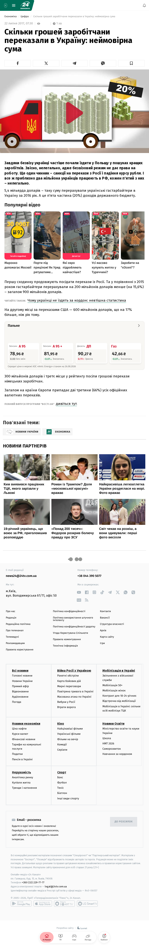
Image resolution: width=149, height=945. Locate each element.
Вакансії (105, 618)
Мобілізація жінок (114, 690)
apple (43, 903)
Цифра (25, 16)
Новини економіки (26, 723)
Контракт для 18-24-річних (119, 695)
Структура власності (112, 624)
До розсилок (124, 821)
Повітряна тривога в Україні (75, 691)
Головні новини (22, 675)
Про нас (10, 611)
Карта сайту (107, 637)
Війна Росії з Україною (74, 670)
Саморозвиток (111, 748)
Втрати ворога (66, 707)
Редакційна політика (18, 624)
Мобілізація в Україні (118, 670)
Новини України (22, 680)
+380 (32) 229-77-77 (33, 882)
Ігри (102, 643)
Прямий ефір (20, 686)
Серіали (62, 749)
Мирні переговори (69, 686)
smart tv (64, 903)
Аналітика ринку (22, 777)
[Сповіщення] (144, 5)
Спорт (61, 772)
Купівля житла (21, 782)
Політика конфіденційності (69, 611)
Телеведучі (12, 637)
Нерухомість (21, 772)
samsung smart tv (87, 903)
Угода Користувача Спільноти (70, 633)
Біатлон (62, 793)
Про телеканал (14, 630)
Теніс (60, 787)
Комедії (62, 744)
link (78, 592)
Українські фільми (69, 733)
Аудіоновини (20, 696)
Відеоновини (20, 691)
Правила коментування (67, 639)
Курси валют (20, 733)
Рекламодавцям (15, 643)
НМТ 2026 (108, 743)
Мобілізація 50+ (112, 685)
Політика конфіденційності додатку (74, 626)
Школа (106, 738)
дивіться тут (66, 403)
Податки (17, 754)
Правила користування (19, 649)
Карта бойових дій (69, 680)
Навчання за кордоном (117, 754)
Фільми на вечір (67, 739)
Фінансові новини (23, 739)
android (21, 903)
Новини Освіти (113, 723)
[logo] (25, 5)
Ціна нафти (19, 728)
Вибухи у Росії (66, 702)
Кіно (60, 723)
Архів (103, 630)
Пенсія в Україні (22, 759)
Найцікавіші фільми (70, 728)
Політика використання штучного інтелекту (73, 619)
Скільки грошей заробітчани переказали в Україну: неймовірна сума (74, 16)
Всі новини (20, 670)
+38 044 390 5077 (89, 576)
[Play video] (74, 113)
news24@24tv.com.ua (21, 576)
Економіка (10, 16)
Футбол (62, 782)
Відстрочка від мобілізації (119, 701)
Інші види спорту (68, 798)
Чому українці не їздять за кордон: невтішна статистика (77, 300)
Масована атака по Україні (74, 696)
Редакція (11, 618)
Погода (16, 702)
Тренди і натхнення (24, 787)
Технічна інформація (65, 646)
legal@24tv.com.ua (56, 886)
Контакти (105, 611)
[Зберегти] (131, 63)
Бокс (60, 777)
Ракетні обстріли (68, 675)
